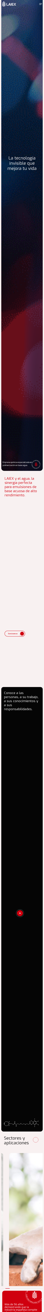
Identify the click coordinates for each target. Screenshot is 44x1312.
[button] (40, 4)
